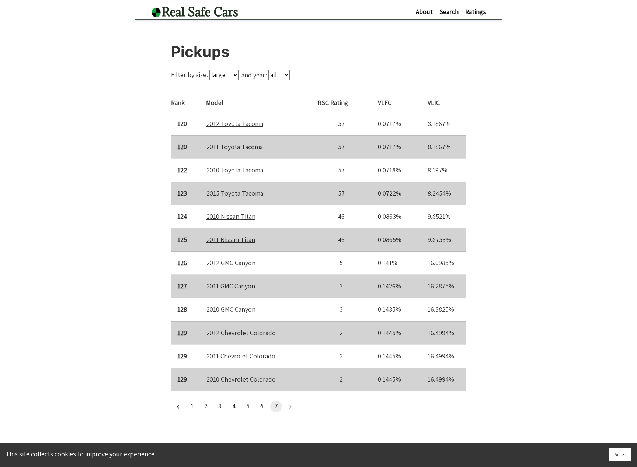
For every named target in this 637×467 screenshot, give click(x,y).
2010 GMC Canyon (230, 309)
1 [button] (192, 406)
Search (449, 11)
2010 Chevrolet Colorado (241, 379)
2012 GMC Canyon (230, 263)
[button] (178, 406)
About (424, 11)
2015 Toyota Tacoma (234, 193)
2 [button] (206, 406)
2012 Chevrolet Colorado (241, 333)
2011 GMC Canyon (230, 286)
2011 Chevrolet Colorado (240, 356)
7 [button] (276, 406)
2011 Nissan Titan (230, 239)
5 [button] (248, 406)
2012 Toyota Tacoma (234, 123)
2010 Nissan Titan (230, 216)
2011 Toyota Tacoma (234, 147)
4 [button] (234, 406)
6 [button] (262, 406)
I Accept (620, 455)
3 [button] (220, 406)
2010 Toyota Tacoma (234, 170)
